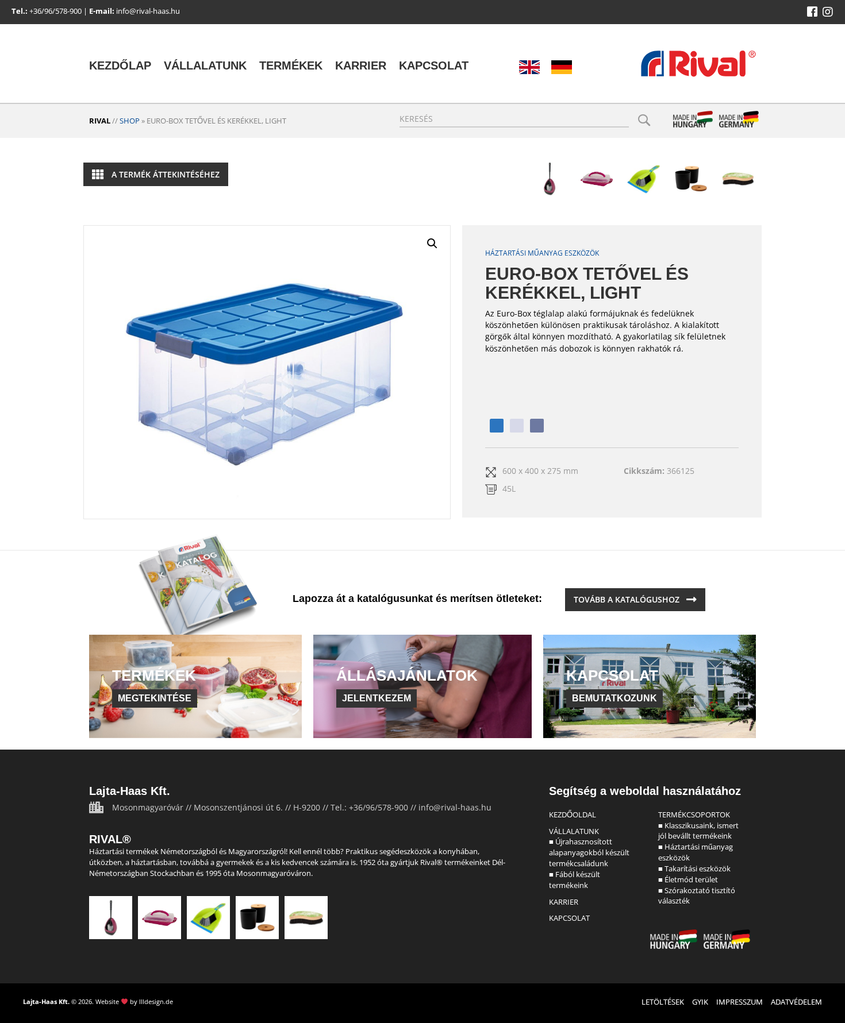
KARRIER (563, 902)
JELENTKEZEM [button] (376, 698)
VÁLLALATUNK (574, 831)
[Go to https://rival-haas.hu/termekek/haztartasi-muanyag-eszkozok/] (596, 178)
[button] (812, 12)
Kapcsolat (433, 65)
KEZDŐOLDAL (572, 814)
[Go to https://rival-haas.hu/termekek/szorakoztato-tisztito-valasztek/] (738, 178)
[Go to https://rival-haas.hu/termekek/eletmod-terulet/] (691, 178)
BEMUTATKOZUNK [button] (614, 698)
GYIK (700, 1002)
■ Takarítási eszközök (694, 868)
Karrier (360, 65)
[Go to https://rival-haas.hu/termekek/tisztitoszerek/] (644, 178)
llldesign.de (156, 1001)
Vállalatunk (205, 65)
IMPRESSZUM (739, 1002)
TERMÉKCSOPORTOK (694, 814)
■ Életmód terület (688, 879)
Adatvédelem (796, 1002)
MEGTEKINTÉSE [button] (154, 698)
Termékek (290, 65)
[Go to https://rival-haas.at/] (561, 67)
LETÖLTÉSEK (663, 1002)
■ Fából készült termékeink (574, 879)
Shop (130, 120)
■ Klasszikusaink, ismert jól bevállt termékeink (698, 830)
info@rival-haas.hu (148, 11)
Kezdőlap (120, 65)
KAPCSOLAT (569, 918)
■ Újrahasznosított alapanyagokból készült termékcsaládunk (589, 852)
